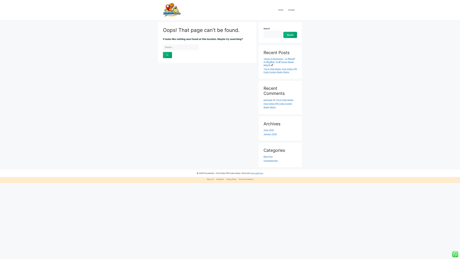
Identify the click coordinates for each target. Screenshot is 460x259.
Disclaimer (220, 179)
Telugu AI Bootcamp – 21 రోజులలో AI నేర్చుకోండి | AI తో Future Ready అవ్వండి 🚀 (279, 62)
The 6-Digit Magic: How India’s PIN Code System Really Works (279, 104)
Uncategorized (271, 160)
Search (267, 28)
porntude (268, 100)
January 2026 (270, 134)
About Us (210, 179)
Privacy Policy (231, 179)
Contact (291, 10)
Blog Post (268, 156)
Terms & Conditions (246, 179)
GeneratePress (256, 173)
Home (280, 10)
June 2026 (269, 130)
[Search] (167, 55)
